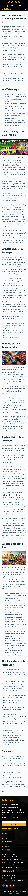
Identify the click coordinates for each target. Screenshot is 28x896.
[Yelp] (10, 885)
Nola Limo (6, 9)
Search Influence (14, 893)
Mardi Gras (20, 21)
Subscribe (14, 824)
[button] (25, 9)
